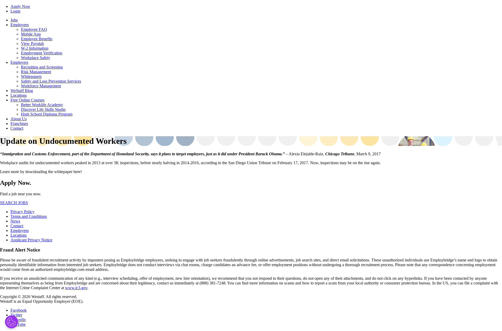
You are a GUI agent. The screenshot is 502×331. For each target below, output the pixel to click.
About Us (18, 119)
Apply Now (20, 6)
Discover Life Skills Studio (43, 109)
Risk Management (36, 72)
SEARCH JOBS (14, 203)
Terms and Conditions (28, 216)
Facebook (18, 310)
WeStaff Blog (21, 90)
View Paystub (32, 43)
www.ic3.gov (76, 288)
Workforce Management (41, 86)
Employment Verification (41, 53)
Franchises (19, 123)
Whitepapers (31, 76)
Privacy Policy (22, 211)
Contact (16, 128)
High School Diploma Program (46, 114)
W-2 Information (34, 48)
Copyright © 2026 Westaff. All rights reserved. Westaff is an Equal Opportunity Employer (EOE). (41, 299)
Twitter (16, 315)
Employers (19, 62)
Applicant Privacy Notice (31, 240)
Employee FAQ (34, 29)
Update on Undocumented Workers (63, 141)
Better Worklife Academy (42, 104)
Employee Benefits (36, 39)
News (15, 221)
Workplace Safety (35, 57)
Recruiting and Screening (42, 67)
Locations (18, 95)
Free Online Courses (27, 100)
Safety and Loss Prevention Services (51, 81)
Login (15, 11)
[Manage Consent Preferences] (11, 321)
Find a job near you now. (20, 194)
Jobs (14, 20)
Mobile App (31, 34)
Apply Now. (15, 182)
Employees (19, 24)
